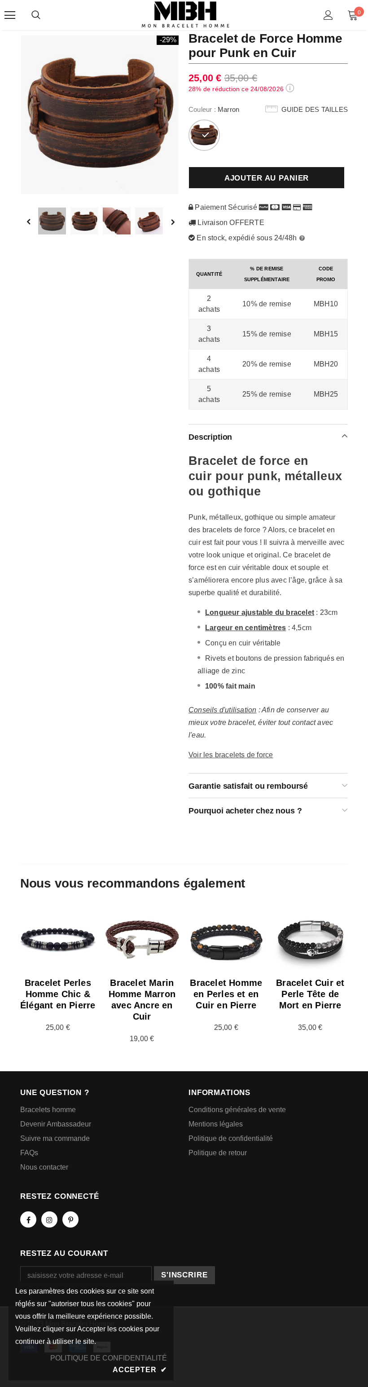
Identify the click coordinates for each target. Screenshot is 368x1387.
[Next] (172, 221)
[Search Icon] (35, 15)
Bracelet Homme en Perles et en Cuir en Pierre (226, 994)
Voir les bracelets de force (230, 755)
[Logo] (185, 14)
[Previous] (35, 221)
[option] (100, 114)
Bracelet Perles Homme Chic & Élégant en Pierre (57, 994)
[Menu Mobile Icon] (9, 15)
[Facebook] (28, 1219)
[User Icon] (328, 15)
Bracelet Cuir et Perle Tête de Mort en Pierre (310, 994)
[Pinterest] (70, 1219)
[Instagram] (49, 1219)
